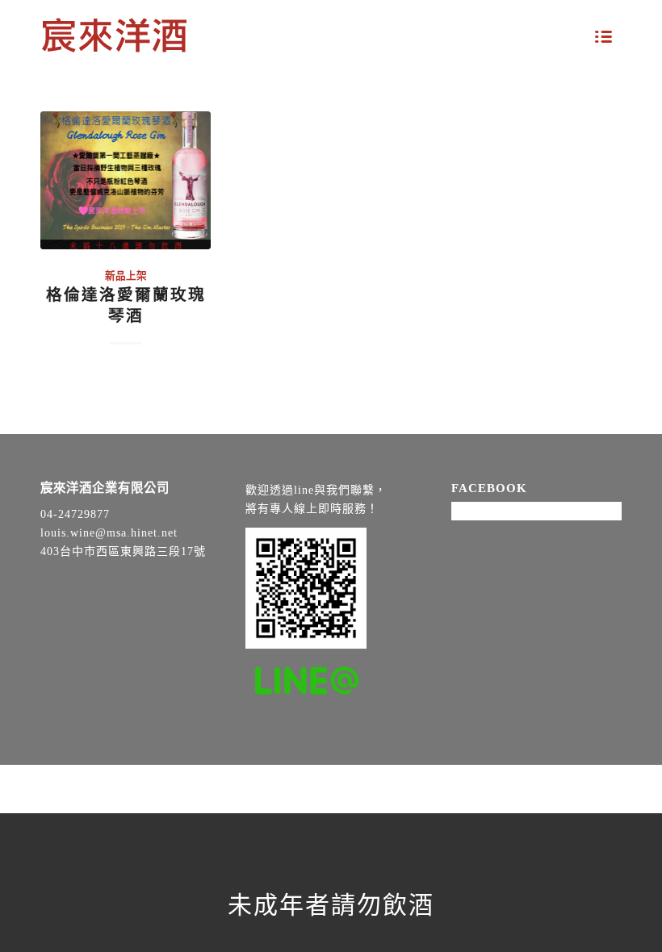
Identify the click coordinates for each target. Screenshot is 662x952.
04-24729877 (75, 514)
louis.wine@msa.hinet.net (109, 533)
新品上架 (126, 275)
